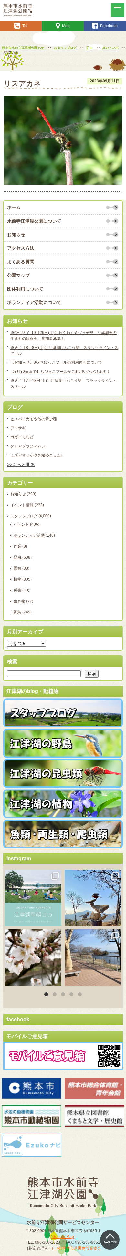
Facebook (109, 26)
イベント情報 (22, 505)
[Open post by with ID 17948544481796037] (33, 957)
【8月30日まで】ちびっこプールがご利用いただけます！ (60, 371)
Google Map (63, 1236)
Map (66, 26)
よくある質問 (20, 261)
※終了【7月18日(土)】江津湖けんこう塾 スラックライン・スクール (63, 383)
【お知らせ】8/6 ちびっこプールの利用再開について (56, 362)
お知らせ (16, 234)
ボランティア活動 (29, 535)
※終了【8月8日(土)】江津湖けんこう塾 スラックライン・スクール (64, 350)
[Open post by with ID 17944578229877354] (93, 957)
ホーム (14, 207)
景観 (17, 568)
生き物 (19, 601)
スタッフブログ (23, 516)
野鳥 (17, 612)
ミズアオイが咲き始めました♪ (36, 455)
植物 (17, 579)
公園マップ (18, 275)
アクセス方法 (20, 248)
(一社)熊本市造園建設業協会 (76, 1248)
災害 (17, 590)
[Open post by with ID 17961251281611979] (33, 898)
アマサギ (18, 428)
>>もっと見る (21, 464)
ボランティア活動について (34, 302)
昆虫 (17, 557)
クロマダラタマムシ (27, 446)
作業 (17, 546)
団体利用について (25, 288)
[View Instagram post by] (55, 920)
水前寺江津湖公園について (34, 221)
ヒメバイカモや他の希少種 (33, 419)
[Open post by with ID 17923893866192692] (93, 898)
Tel (24, 26)
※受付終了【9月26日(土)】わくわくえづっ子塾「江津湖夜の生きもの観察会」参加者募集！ (63, 335)
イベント (21, 524)
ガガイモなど (22, 437)
